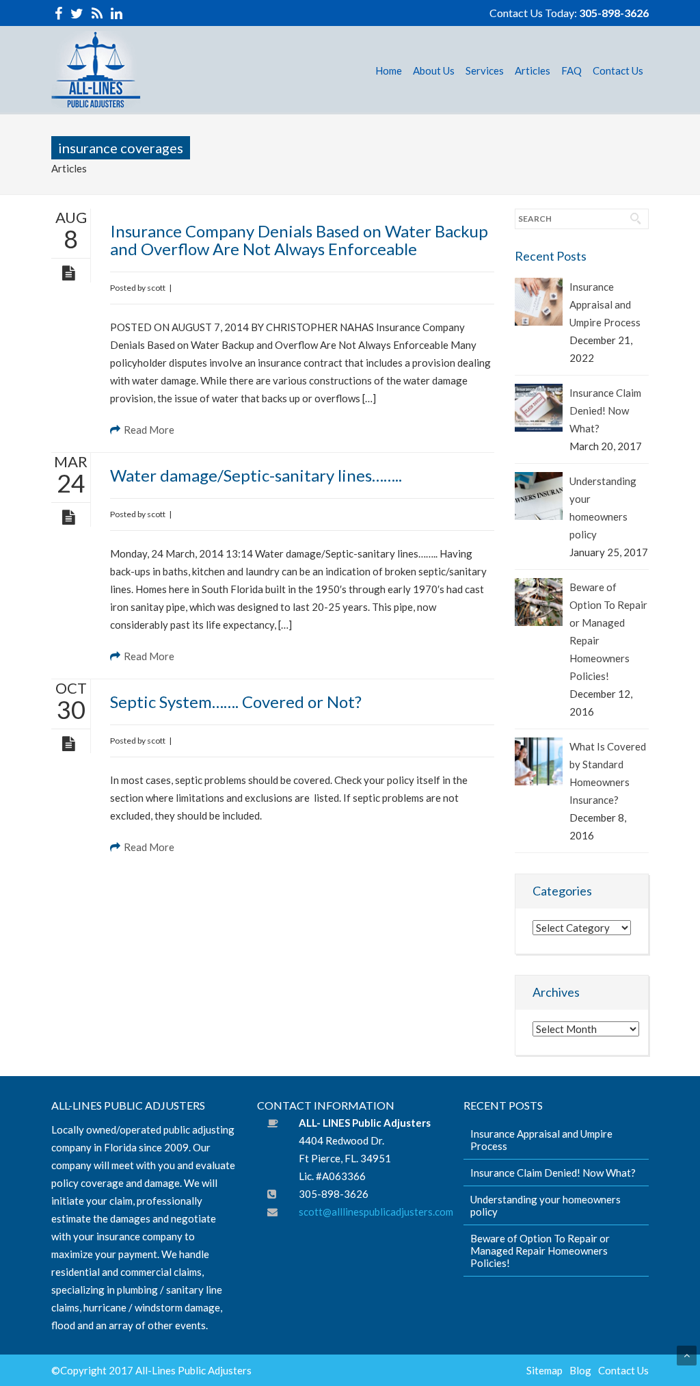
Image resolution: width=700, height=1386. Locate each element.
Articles (69, 168)
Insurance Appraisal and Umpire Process (605, 304)
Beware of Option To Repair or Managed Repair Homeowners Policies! (608, 631)
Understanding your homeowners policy (602, 507)
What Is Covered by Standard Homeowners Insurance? (607, 773)
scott (156, 288)
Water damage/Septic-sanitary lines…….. (256, 475)
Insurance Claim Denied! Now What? (605, 410)
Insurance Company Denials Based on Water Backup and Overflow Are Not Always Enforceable (299, 240)
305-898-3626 (614, 12)
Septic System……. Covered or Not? (236, 701)
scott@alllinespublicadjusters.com (376, 1211)
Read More (149, 429)
